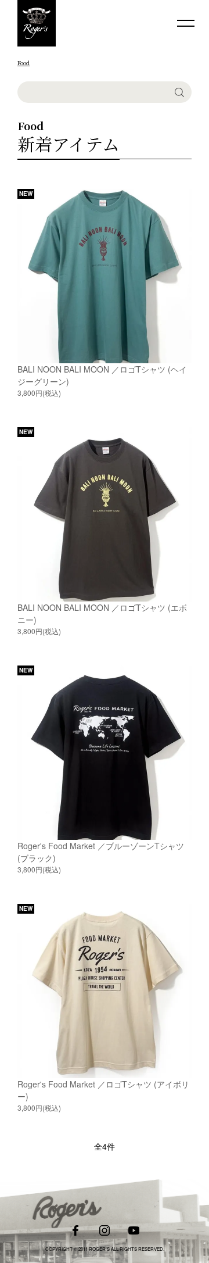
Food (23, 62)
